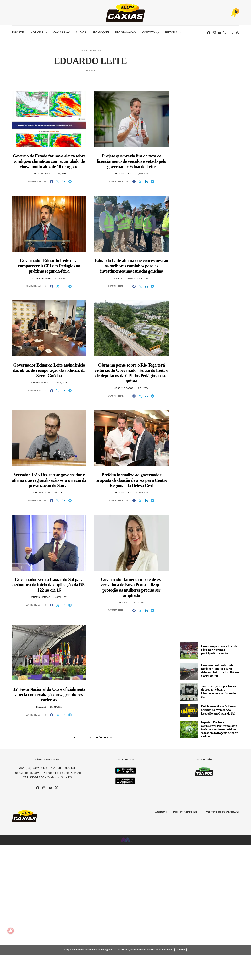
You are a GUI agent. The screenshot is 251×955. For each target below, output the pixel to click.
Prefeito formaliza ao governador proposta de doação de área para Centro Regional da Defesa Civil (131, 480)
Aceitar (180, 950)
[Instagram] (214, 32)
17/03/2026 (142, 493)
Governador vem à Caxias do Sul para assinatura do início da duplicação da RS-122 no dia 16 (49, 585)
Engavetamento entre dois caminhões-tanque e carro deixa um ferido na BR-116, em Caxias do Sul (220, 670)
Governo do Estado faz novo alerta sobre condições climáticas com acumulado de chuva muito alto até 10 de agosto (49, 161)
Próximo (101, 738)
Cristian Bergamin (41, 278)
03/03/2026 (61, 597)
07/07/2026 (142, 174)
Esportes (18, 32)
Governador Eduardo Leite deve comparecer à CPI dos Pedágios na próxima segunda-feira (49, 266)
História (171, 32)
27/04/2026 (60, 493)
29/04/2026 (142, 388)
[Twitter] (224, 32)
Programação (125, 32)
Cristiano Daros (41, 174)
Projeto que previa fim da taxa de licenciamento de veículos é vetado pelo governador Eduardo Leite (131, 161)
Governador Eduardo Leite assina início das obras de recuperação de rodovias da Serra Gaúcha (49, 370)
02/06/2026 (61, 278)
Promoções (100, 32)
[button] (237, 32)
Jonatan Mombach (41, 383)
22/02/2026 (138, 603)
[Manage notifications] (10, 931)
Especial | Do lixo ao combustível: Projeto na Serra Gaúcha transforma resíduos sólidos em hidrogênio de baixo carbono (219, 729)
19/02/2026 (56, 707)
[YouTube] (219, 32)
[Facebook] (208, 32)
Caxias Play (61, 32)
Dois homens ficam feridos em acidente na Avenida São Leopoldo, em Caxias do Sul (219, 710)
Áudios (81, 32)
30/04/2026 (142, 278)
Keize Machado (123, 174)
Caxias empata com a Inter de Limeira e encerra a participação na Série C (219, 650)
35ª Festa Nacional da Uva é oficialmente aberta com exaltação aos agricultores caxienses (49, 694)
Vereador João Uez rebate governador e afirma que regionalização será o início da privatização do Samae (49, 480)
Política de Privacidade (222, 812)
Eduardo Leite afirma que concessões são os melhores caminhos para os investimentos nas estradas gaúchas (131, 266)
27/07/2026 (60, 174)
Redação (124, 603)
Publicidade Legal (186, 812)
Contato (148, 32)
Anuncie (161, 812)
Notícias (37, 32)
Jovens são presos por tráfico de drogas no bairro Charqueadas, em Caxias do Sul (218, 691)
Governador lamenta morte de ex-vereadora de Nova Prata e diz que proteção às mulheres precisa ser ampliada (131, 587)
